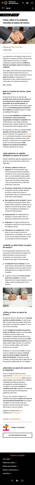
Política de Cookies (9, 462)
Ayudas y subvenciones (10, 470)
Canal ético (6, 473)
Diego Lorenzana (17, 47)
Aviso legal (6, 459)
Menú (8, 8)
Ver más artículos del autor (18, 435)
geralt (20, 410)
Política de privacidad (9, 466)
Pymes (15, 15)
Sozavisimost (15, 413)
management (15, 419)
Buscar (33, 8)
